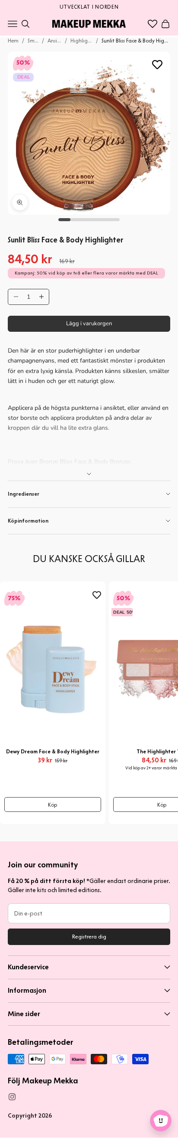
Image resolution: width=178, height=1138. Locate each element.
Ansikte (54, 40)
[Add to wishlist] (157, 64)
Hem (13, 40)
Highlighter (81, 40)
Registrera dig (89, 936)
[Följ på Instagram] (12, 1096)
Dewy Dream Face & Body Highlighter (52, 751)
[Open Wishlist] (152, 24)
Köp (52, 804)
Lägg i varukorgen (89, 323)
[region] (89, 6)
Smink (33, 40)
